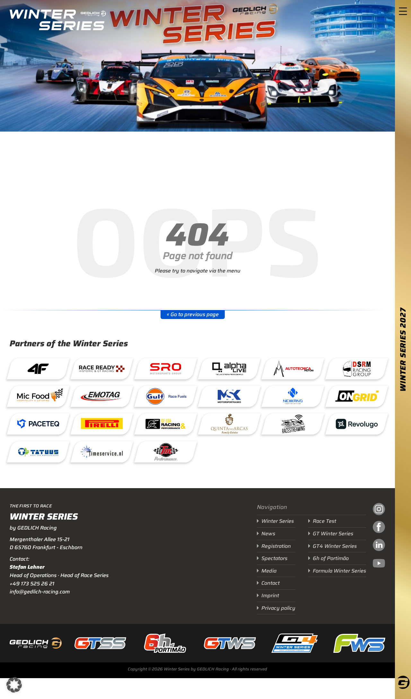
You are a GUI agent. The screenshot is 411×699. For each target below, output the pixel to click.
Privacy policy (278, 608)
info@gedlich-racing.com (40, 592)
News (268, 534)
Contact (270, 583)
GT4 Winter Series (335, 546)
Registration (276, 546)
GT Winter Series (333, 534)
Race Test (324, 521)
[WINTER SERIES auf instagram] (378, 510)
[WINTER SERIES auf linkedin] (378, 546)
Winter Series (277, 521)
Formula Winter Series (339, 571)
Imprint (270, 595)
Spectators (274, 558)
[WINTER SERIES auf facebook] (378, 528)
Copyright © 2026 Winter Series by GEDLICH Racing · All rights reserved (197, 669)
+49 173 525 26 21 (32, 584)
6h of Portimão (331, 558)
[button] (14, 685)
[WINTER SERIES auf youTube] (378, 564)
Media (268, 571)
